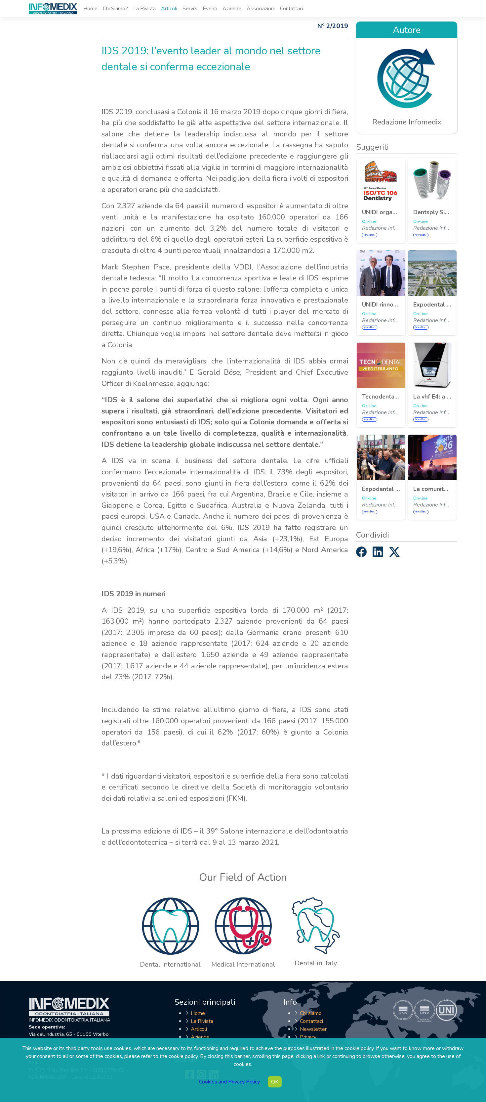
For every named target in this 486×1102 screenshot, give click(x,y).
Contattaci (291, 8)
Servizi (189, 8)
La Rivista (144, 8)
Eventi (210, 8)
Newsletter (313, 1029)
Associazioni (261, 8)
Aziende (232, 8)
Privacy (308, 1037)
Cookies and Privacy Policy (229, 1081)
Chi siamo (311, 1013)
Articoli (169, 8)
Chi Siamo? (115, 8)
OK (274, 1081)
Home (90, 8)
